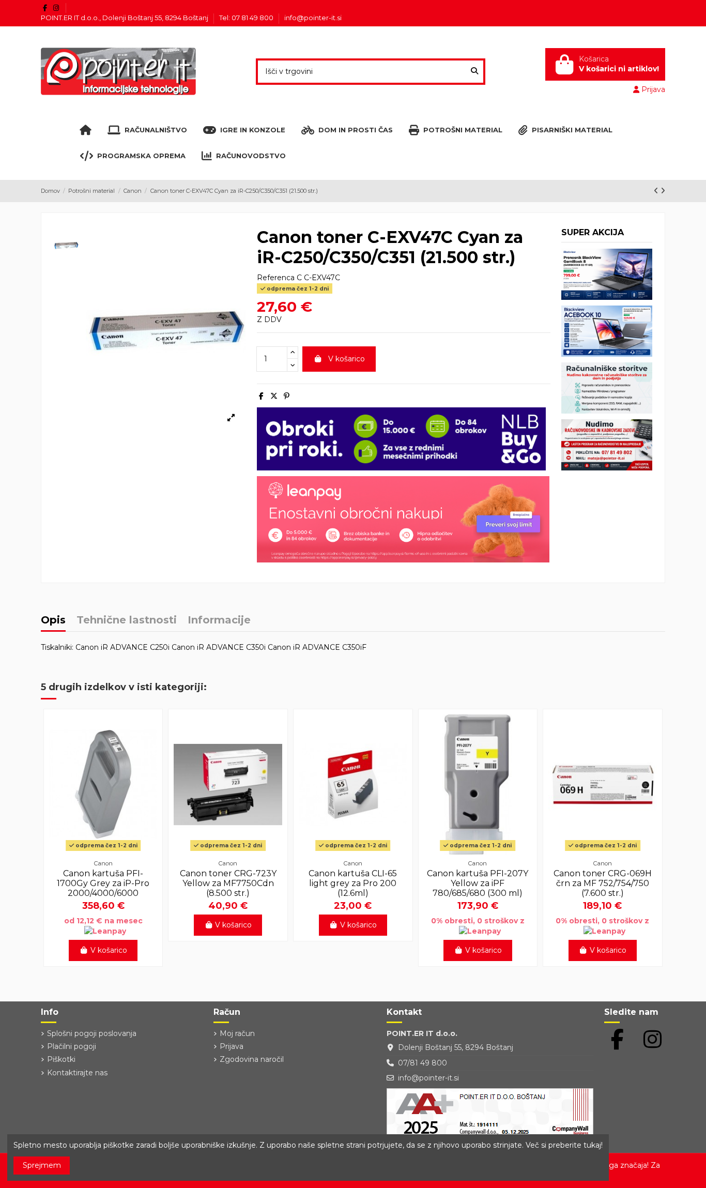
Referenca (276, 277)
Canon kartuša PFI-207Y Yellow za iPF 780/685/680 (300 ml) (477, 883)
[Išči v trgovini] (474, 71)
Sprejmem (42, 1165)
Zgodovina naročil (252, 1059)
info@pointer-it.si (313, 17)
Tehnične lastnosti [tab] (126, 620)
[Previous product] (657, 190)
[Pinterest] (286, 396)
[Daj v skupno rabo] (261, 396)
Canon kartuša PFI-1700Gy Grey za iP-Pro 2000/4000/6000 (103, 883)
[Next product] (663, 190)
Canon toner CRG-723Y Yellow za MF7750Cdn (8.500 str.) (228, 883)
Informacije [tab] (219, 620)
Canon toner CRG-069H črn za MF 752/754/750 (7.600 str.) (603, 883)
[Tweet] (274, 396)
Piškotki (61, 1059)
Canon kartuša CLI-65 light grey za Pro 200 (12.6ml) (353, 883)
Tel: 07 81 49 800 (247, 17)
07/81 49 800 (422, 1063)
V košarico (346, 358)
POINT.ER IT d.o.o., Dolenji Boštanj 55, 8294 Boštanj (125, 17)
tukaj (592, 1145)
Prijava (231, 1046)
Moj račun (237, 1033)
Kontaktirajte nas (77, 1072)
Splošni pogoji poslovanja (91, 1033)
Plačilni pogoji (71, 1046)
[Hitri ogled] (103, 851)
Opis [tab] (53, 620)
